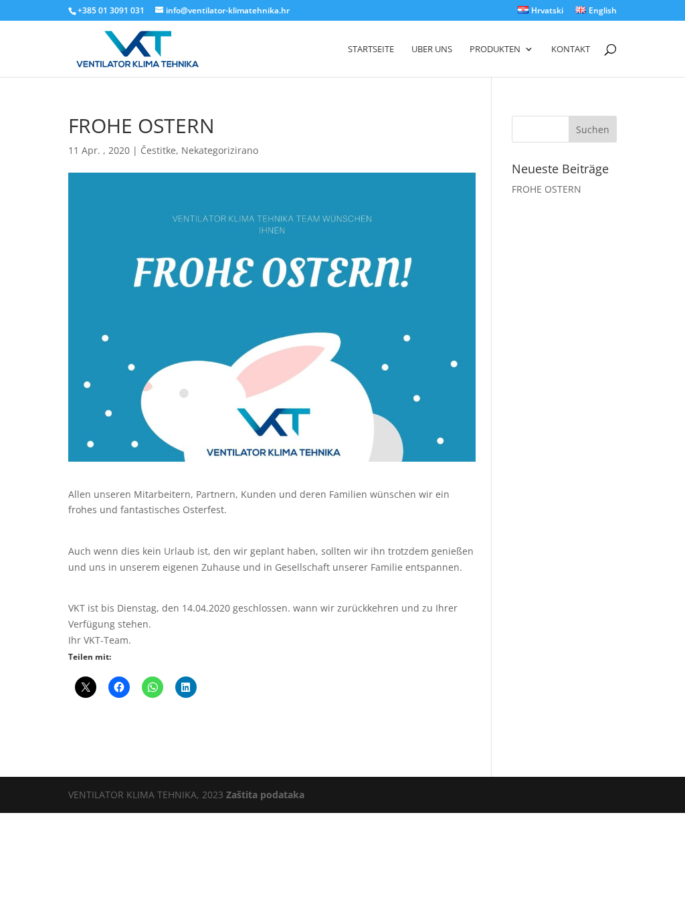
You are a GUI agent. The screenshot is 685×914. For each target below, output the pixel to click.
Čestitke (158, 150)
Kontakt (570, 49)
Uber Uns (431, 49)
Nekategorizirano (219, 150)
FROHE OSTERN (546, 189)
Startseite (371, 49)
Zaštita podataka (265, 794)
